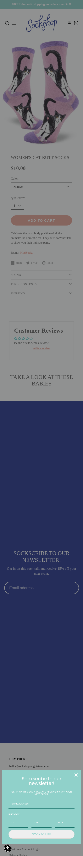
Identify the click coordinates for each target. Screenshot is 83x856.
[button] (8, 848)
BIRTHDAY (13, 814)
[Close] (76, 775)
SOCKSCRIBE (41, 834)
